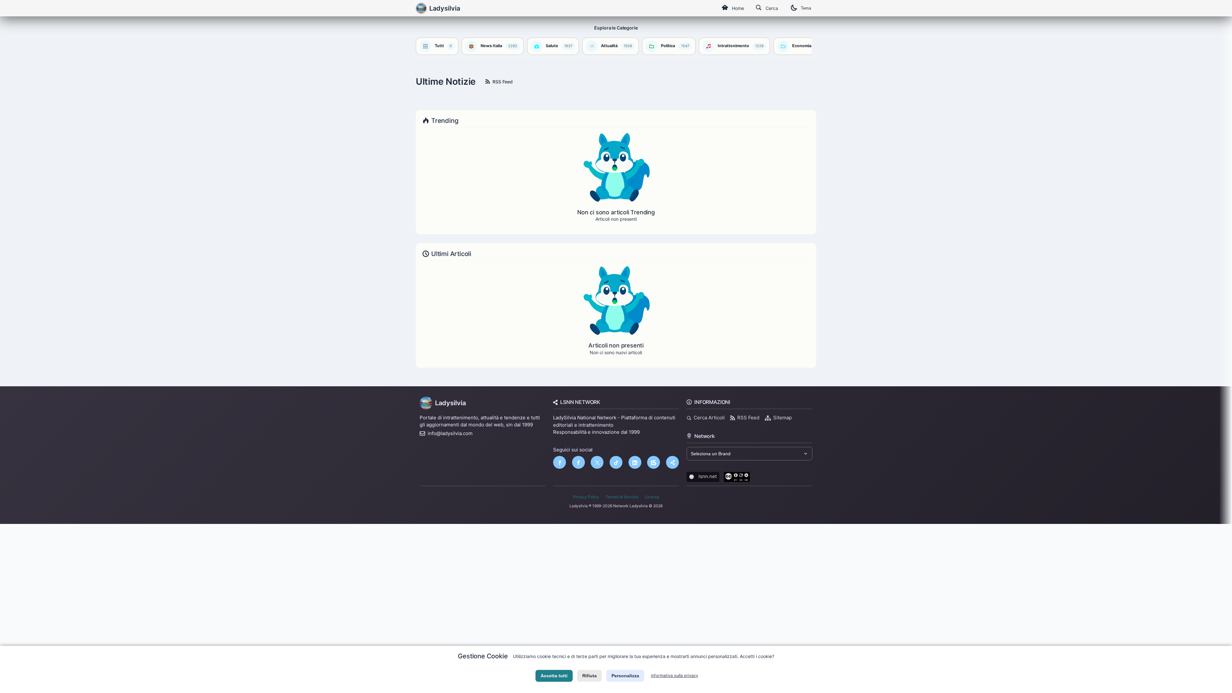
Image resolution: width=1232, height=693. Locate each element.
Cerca (772, 8)
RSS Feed (502, 81)
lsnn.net (707, 476)
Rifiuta (589, 675)
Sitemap (782, 418)
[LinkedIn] (635, 462)
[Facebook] (559, 462)
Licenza (652, 496)
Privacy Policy (586, 496)
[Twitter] (597, 462)
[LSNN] (653, 462)
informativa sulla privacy (674, 675)
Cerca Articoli (709, 418)
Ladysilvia (450, 403)
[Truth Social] (672, 462)
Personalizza (625, 675)
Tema (806, 8)
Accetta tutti (554, 675)
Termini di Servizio (621, 496)
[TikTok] (616, 462)
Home (738, 8)
